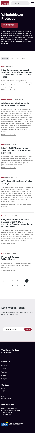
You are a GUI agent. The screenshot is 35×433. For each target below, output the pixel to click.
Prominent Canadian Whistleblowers (10, 258)
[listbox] (23, 58)
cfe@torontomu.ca (6, 391)
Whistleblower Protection (8, 90)
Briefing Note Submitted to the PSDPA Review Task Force (15, 104)
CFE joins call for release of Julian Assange (16, 182)
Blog (11, 58)
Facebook (4, 365)
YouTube (4, 372)
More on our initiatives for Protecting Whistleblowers (9, 25)
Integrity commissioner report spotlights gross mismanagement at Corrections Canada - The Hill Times (16, 73)
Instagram (4, 379)
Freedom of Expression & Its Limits (11, 205)
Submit (28, 329)
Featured (5, 58)
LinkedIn (3, 375)
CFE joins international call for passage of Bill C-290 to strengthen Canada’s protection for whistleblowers (17, 223)
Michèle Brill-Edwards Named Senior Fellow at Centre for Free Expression (15, 150)
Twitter (3, 368)
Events (17, 58)
